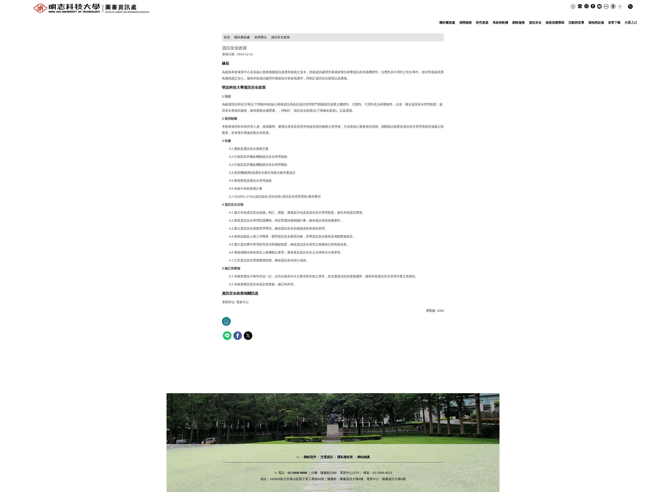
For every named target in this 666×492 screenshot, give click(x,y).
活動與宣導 (576, 22)
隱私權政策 (345, 457)
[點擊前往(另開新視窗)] (573, 6)
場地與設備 (596, 22)
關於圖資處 (447, 22)
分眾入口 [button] (631, 22)
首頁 (227, 37)
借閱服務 (465, 22)
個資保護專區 (555, 22)
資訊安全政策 (280, 37)
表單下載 (614, 22)
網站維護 (363, 457)
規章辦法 (260, 37)
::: (297, 457)
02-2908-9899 (297, 472)
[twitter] (248, 335)
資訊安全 (535, 22)
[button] (630, 6)
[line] (227, 335)
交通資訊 (327, 457)
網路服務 (518, 22)
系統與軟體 (500, 22)
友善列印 (226, 321)
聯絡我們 (310, 457)
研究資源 (482, 22)
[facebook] (238, 335)
